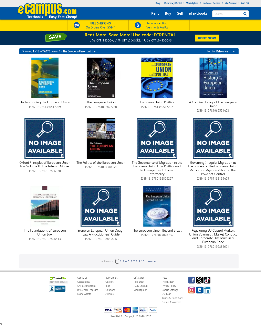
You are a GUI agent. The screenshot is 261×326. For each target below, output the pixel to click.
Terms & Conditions (172, 298)
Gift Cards (139, 277)
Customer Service (211, 3)
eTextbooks (198, 13)
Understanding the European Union (45, 102)
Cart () (245, 3)
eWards (109, 293)
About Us (82, 277)
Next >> (151, 261)
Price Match (168, 281)
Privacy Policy (169, 285)
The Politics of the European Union (100, 162)
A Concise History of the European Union (213, 104)
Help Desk (139, 281)
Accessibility (83, 281)
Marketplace (192, 3)
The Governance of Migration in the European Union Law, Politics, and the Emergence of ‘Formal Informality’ (157, 168)
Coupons (110, 289)
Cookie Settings (170, 289)
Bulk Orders (111, 277)
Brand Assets (84, 293)
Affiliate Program (86, 285)
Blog (158, 3)
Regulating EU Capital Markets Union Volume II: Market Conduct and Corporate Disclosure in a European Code (213, 236)
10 (142, 261)
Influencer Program (87, 289)
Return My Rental (172, 3)
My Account (231, 3)
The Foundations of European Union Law (45, 232)
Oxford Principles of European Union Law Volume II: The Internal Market (44, 164)
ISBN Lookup (141, 285)
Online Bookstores (171, 302)
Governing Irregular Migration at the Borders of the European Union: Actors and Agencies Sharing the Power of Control (213, 168)
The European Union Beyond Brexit (157, 230)
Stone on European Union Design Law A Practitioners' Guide (100, 232)
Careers (109, 281)
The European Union (101, 102)
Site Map (166, 293)
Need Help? (116, 316)
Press (164, 277)
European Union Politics (157, 102)
